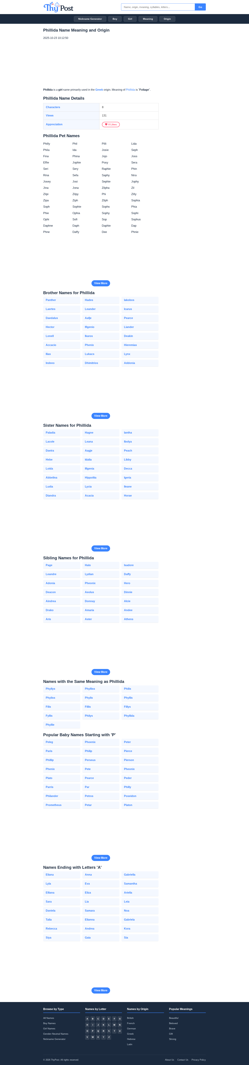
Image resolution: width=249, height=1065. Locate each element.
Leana (89, 441)
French (131, 1023)
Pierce (128, 751)
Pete (88, 769)
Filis (48, 706)
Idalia (88, 459)
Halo (88, 565)
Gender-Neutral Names (55, 1033)
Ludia (49, 486)
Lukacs (89, 354)
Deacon (51, 592)
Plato (49, 778)
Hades (89, 300)
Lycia (88, 486)
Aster (88, 619)
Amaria (89, 610)
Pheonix (90, 583)
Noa (126, 910)
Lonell (50, 336)
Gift (171, 1033)
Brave (172, 1028)
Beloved (173, 1023)
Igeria (127, 477)
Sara (49, 901)
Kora (127, 928)
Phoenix (90, 742)
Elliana (50, 892)
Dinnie (128, 592)
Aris (48, 619)
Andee (128, 610)
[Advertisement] (100, 64)
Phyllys (50, 688)
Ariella (128, 892)
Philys (89, 715)
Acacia (89, 495)
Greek (99, 89)
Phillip (50, 760)
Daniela (50, 910)
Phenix (89, 345)
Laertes (50, 309)
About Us (169, 1060)
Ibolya (128, 441)
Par (87, 787)
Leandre (51, 574)
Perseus (90, 760)
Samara (90, 910)
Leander (90, 309)
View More (100, 283)
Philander (52, 796)
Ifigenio (89, 327)
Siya (48, 937)
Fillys (127, 706)
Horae (128, 495)
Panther (51, 300)
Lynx (127, 354)
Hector (50, 327)
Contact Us (182, 1060)
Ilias (48, 354)
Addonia (129, 363)
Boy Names (49, 1023)
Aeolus (89, 592)
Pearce (128, 318)
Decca (128, 468)
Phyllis (128, 697)
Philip (88, 751)
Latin (129, 1044)
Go (200, 7)
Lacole (50, 441)
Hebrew (131, 1039)
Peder (128, 778)
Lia (87, 901)
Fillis (88, 706)
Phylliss (90, 688)
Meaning (148, 18)
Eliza (88, 892)
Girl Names (49, 1028)
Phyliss (50, 697)
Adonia (50, 583)
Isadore (129, 565)
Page (49, 565)
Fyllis (49, 715)
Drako (50, 610)
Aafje (88, 318)
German (131, 1028)
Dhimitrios (91, 363)
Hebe (49, 459)
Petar (88, 805)
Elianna (90, 919)
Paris (49, 751)
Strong (172, 1039)
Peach (128, 450)
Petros (89, 796)
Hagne (89, 432)
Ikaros (89, 336)
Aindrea (51, 601)
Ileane (128, 486)
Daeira (50, 450)
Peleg (49, 742)
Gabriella (129, 874)
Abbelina (51, 477)
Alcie (127, 601)
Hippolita (90, 477)
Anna (88, 874)
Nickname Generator (90, 18)
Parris (49, 787)
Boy (115, 18)
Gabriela (129, 919)
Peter (127, 742)
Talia (49, 919)
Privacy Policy (199, 1060)
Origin (167, 18)
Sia (126, 937)
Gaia (88, 937)
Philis (127, 688)
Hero (127, 583)
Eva (87, 883)
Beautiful (173, 1018)
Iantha (128, 432)
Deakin (128, 336)
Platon (128, 805)
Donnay (90, 601)
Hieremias (130, 345)
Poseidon (130, 796)
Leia (126, 901)
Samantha (130, 883)
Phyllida (129, 715)
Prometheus (53, 805)
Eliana (50, 874)
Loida (49, 468)
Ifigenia (89, 468)
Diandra (51, 495)
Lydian (89, 574)
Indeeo (50, 363)
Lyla (48, 883)
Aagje (88, 450)
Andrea (89, 928)
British (130, 1018)
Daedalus (52, 318)
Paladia (50, 432)
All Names (48, 1018)
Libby (127, 459)
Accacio (51, 345)
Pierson (129, 760)
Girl (130, 18)
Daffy (127, 574)
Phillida (130, 89)
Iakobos (129, 300)
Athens (128, 619)
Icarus (128, 309)
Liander (129, 327)
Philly (127, 787)
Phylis (89, 697)
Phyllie (50, 724)
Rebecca (51, 928)
